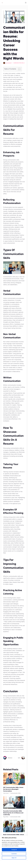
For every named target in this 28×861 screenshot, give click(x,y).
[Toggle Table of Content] (18, 69)
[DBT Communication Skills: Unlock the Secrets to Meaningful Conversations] (14, 779)
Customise (14, 853)
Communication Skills (19, 62)
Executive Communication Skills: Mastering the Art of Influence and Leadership (13, 812)
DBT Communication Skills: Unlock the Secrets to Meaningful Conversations (13, 789)
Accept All (14, 849)
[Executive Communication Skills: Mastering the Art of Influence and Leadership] (14, 802)
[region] (14, 848)
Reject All (14, 857)
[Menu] (25, 2)
